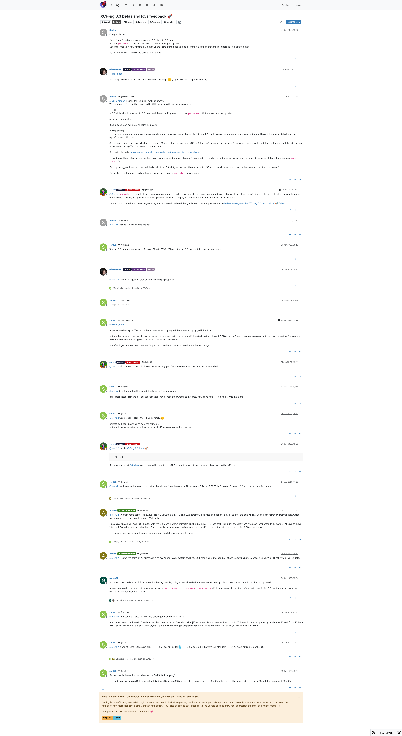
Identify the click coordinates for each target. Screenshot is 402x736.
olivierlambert (115, 69)
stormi (112, 190)
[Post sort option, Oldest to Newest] (281, 22)
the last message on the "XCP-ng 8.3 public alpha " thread (255, 203)
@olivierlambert (127, 96)
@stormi (124, 220)
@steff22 (148, 362)
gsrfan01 (113, 578)
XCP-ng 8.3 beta (135, 448)
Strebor (113, 30)
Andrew (113, 510)
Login (117, 718)
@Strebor (148, 190)
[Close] (299, 696)
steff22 (113, 245)
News (117, 22)
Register (107, 718)
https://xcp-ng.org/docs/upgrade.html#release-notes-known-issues (165, 152)
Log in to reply (294, 22)
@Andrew (124, 612)
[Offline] (104, 71)
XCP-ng (115, 5)
